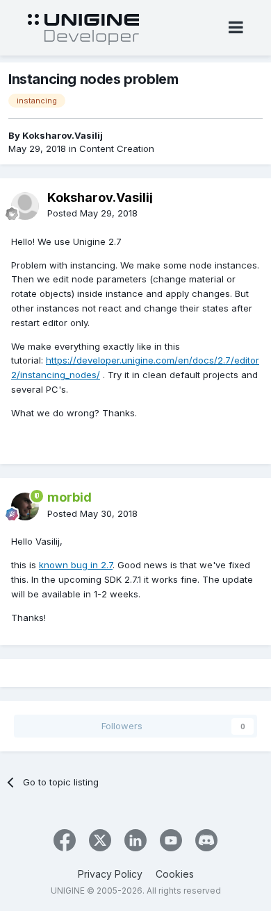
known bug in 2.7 (76, 564)
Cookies (175, 874)
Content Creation (116, 148)
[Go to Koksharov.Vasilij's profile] (25, 206)
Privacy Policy (110, 874)
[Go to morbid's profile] (25, 506)
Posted (92, 213)
